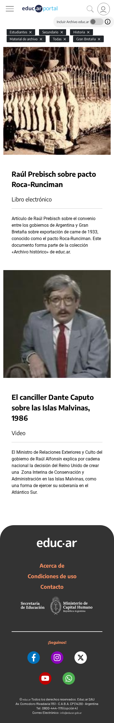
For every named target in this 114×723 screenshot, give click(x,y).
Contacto (52, 586)
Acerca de (52, 565)
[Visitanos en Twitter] (80, 658)
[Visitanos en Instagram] (57, 658)
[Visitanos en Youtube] (45, 678)
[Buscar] (90, 9)
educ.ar (27, 699)
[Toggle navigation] (5, 3)
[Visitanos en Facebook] (33, 658)
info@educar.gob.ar (71, 712)
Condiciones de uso (52, 576)
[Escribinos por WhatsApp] (68, 678)
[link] (103, 9)
